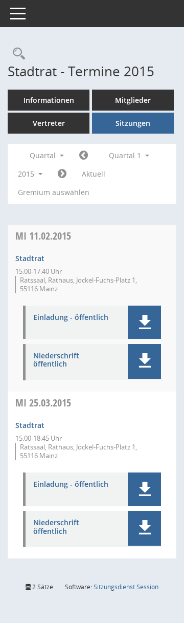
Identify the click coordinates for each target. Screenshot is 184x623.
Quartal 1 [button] (126, 155)
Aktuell (93, 174)
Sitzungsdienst (126, 587)
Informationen (49, 100)
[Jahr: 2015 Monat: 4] (62, 174)
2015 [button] (27, 174)
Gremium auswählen (53, 192)
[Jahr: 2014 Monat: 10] (84, 155)
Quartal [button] (44, 155)
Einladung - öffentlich (70, 317)
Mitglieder (133, 100)
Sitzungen (133, 123)
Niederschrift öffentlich (56, 360)
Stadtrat (29, 258)
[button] (144, 322)
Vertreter (49, 123)
